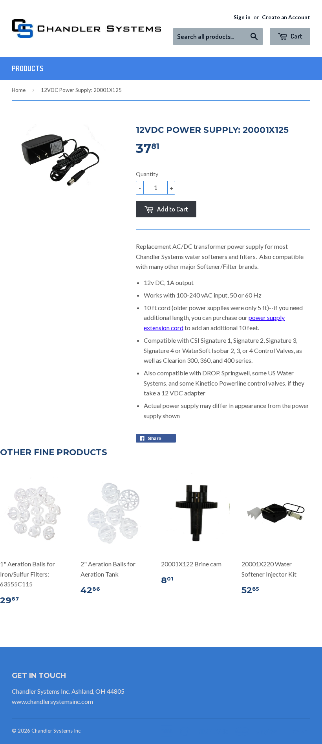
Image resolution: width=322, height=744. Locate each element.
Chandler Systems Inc (55, 730)
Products (27, 68)
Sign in (242, 17)
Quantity (147, 174)
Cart (295, 36)
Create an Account (286, 17)
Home (19, 90)
